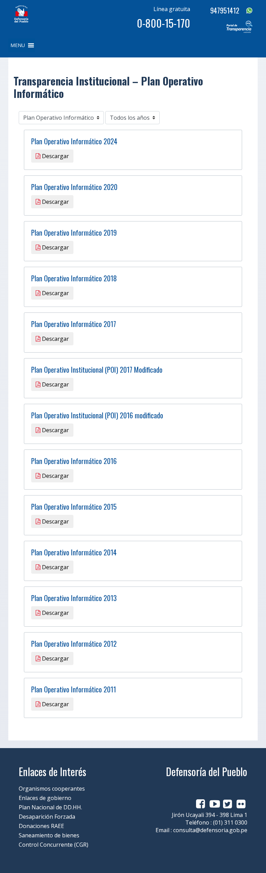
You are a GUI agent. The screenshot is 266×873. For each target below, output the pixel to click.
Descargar (55, 156)
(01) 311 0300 (230, 822)
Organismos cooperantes (52, 788)
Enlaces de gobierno (45, 798)
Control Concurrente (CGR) (53, 844)
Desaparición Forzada (47, 816)
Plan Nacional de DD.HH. (50, 807)
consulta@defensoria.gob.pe (210, 830)
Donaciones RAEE (41, 826)
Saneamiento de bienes (49, 835)
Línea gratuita (171, 9)
